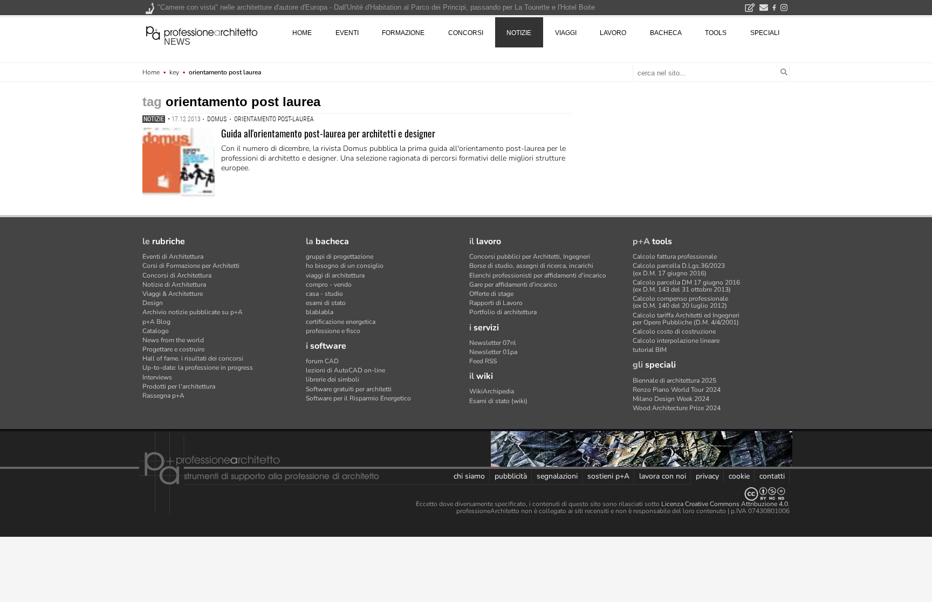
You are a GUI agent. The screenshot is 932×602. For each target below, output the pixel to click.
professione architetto (201, 31)
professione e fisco (333, 331)
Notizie (153, 119)
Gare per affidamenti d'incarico (513, 284)
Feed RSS (483, 361)
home (302, 33)
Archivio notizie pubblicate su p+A (192, 312)
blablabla (319, 312)
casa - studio (324, 293)
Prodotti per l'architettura (178, 386)
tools (716, 33)
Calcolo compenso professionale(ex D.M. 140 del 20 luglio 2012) (680, 302)
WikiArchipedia (491, 391)
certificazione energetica (340, 321)
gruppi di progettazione (339, 256)
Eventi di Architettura (172, 256)
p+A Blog (156, 321)
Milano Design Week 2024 (671, 399)
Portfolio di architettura (503, 312)
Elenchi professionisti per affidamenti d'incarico (537, 275)
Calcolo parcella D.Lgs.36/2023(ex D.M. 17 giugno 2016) (679, 269)
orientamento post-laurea (274, 119)
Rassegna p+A (163, 395)
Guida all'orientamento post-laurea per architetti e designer (328, 133)
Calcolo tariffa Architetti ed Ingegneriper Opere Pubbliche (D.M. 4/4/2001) (686, 319)
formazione (403, 33)
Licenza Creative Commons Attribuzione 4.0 (724, 504)
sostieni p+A (608, 476)
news (177, 41)
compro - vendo (329, 284)
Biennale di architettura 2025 (674, 380)
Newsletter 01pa (493, 352)
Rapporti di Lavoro (496, 303)
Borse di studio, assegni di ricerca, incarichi (531, 265)
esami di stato (326, 303)
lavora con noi (662, 476)
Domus (217, 119)
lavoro (613, 33)
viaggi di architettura (335, 275)
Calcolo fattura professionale (675, 256)
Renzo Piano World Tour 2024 (677, 389)
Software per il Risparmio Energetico (358, 398)
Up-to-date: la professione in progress (197, 367)
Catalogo (155, 331)
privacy (707, 476)
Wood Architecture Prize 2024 (677, 408)
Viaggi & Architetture (172, 293)
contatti (772, 476)
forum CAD (322, 361)
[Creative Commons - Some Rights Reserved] (466, 494)
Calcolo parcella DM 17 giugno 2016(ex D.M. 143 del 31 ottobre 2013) (686, 286)
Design (152, 303)
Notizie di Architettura (174, 284)
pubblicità (511, 476)
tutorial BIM (650, 349)
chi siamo (469, 476)
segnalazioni (557, 476)
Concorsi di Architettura (176, 275)
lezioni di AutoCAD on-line (345, 370)
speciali (764, 33)
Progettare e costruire (173, 349)
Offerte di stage (491, 293)
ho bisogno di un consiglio (344, 265)
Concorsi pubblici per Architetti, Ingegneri (529, 256)
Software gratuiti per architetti (349, 389)
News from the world (173, 340)
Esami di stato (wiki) (498, 401)
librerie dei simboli (332, 379)
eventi (347, 33)
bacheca (666, 33)
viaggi (566, 33)
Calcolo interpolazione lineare (676, 340)
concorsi (465, 33)
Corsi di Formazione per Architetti (190, 265)
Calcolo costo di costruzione (674, 331)
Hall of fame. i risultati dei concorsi (192, 358)
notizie (518, 33)
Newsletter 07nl (492, 342)
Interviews (157, 377)
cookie (739, 476)
